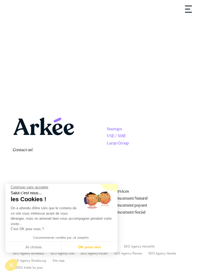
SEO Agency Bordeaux (28, 253)
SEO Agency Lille (62, 253)
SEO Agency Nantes (162, 253)
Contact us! (23, 150)
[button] (11, 264)
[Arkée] (29, 9)
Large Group (118, 143)
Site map (59, 260)
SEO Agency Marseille (139, 246)
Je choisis (33, 247)
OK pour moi (89, 247)
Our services (118, 191)
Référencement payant (127, 205)
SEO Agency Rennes (128, 253)
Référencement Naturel (127, 198)
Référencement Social (126, 212)
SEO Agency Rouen (94, 253)
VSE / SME (116, 136)
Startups (114, 129)
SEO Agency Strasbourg (29, 260)
